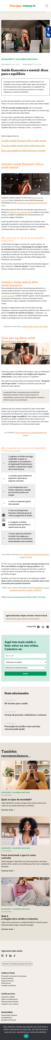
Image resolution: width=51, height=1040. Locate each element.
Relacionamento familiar (9, 1002)
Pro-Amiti (41, 597)
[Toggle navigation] (47, 6)
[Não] (47, 1031)
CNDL (34, 597)
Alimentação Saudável (9, 1015)
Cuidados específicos (8, 985)
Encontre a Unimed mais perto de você (17, 964)
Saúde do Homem (7, 981)
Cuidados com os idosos (9, 1004)
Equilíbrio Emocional (8, 1020)
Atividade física (6, 1018)
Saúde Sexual (6, 983)
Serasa (9, 597)
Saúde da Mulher (7, 978)
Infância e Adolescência (9, 999)
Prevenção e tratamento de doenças (13, 976)
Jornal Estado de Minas (22, 597)
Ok (26, 1036)
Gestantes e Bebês (8, 997)
